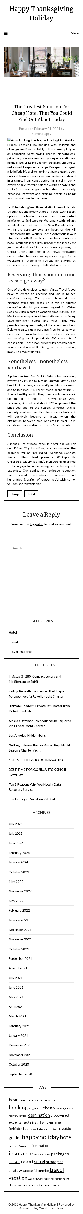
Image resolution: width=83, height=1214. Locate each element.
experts (15, 1122)
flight (43, 1122)
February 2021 (19, 1026)
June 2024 (16, 843)
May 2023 (16, 881)
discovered (59, 1115)
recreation (14, 1162)
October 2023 (19, 872)
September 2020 (20, 1074)
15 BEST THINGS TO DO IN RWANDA (36, 760)
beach (15, 1099)
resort (27, 1161)
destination (39, 1115)
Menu (74, 33)
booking (18, 1107)
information (39, 1145)
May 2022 (16, 901)
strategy (15, 1170)
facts (26, 1122)
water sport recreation (50, 1178)
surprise (43, 1170)
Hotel (13, 632)
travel (57, 1169)
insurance (21, 1153)
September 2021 (20, 958)
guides (15, 1137)
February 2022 (19, 910)
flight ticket (55, 1122)
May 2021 (16, 997)
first (35, 1122)
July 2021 (16, 978)
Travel (13, 642)
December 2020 (20, 1045)
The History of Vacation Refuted (32, 799)
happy (30, 1136)
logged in (36, 524)
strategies (54, 1161)
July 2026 (16, 824)
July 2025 (16, 833)
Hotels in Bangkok (18, 1146)
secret (40, 1161)
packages (60, 1153)
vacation (18, 1178)
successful (30, 1170)
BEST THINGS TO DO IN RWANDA (38, 1100)
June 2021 (16, 987)
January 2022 (18, 920)
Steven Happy (41, 134)
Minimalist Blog (29, 1208)
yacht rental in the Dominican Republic (38, 1184)
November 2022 (20, 891)
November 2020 (20, 1055)
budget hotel (35, 1108)
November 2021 (20, 939)
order (47, 1154)
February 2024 (19, 853)
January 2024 (18, 862)
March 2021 (17, 1016)
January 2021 (18, 1035)
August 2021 (18, 968)
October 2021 (19, 949)
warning (33, 1178)
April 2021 (16, 1007)
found (28, 1128)
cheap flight (62, 1108)
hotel (31, 494)
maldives (38, 1154)
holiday (49, 1136)
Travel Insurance (20, 652)
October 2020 (19, 1064)
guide (66, 1128)
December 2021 (20, 930)
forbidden (15, 1128)
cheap (15, 494)
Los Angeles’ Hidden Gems (27, 735)
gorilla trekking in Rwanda (47, 1128)
